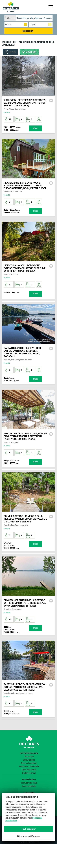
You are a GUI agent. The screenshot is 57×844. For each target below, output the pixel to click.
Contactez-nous (29, 760)
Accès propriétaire (29, 786)
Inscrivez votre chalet (29, 783)
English (25, 773)
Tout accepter (28, 829)
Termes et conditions (29, 763)
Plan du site (29, 756)
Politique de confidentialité (29, 766)
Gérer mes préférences (28, 836)
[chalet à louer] (11, 11)
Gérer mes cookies (29, 769)
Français (32, 773)
